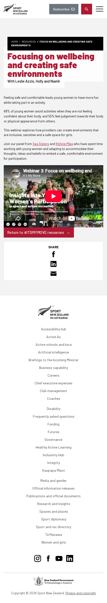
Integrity (53, 462)
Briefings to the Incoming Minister (54, 360)
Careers (53, 375)
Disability (53, 408)
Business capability (53, 367)
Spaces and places (53, 511)
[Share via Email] (53, 274)
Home (14, 41)
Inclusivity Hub (53, 455)
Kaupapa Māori (53, 470)
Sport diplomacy (53, 519)
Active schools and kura (54, 344)
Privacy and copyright (80, 593)
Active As (53, 337)
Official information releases (53, 488)
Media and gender (53, 480)
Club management (53, 391)
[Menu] (99, 9)
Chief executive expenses (53, 383)
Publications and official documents (53, 496)
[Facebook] (48, 557)
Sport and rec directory (53, 527)
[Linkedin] (69, 557)
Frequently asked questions (53, 416)
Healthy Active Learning (53, 447)
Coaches (53, 398)
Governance (53, 439)
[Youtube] (58, 557)
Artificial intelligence (53, 352)
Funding (53, 424)
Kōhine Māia (64, 144)
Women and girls (53, 542)
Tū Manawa (53, 534)
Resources (29, 41)
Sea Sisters (41, 144)
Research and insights (53, 504)
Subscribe (61, 9)
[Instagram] (37, 557)
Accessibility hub (53, 329)
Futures (53, 432)
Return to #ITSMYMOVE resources (35, 232)
